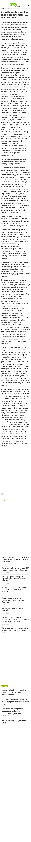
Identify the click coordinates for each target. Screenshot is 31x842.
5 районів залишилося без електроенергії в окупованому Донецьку (13, 600)
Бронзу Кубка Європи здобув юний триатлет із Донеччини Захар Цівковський (14, 692)
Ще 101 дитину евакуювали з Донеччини (12, 610)
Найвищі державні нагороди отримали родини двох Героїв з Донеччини (13, 579)
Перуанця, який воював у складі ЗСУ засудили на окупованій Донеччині (15, 569)
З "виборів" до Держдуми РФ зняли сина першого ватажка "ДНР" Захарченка (15, 589)
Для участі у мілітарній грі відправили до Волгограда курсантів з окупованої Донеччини (15, 619)
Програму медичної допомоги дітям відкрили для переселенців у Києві (15, 629)
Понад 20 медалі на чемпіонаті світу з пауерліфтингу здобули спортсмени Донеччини (15, 559)
